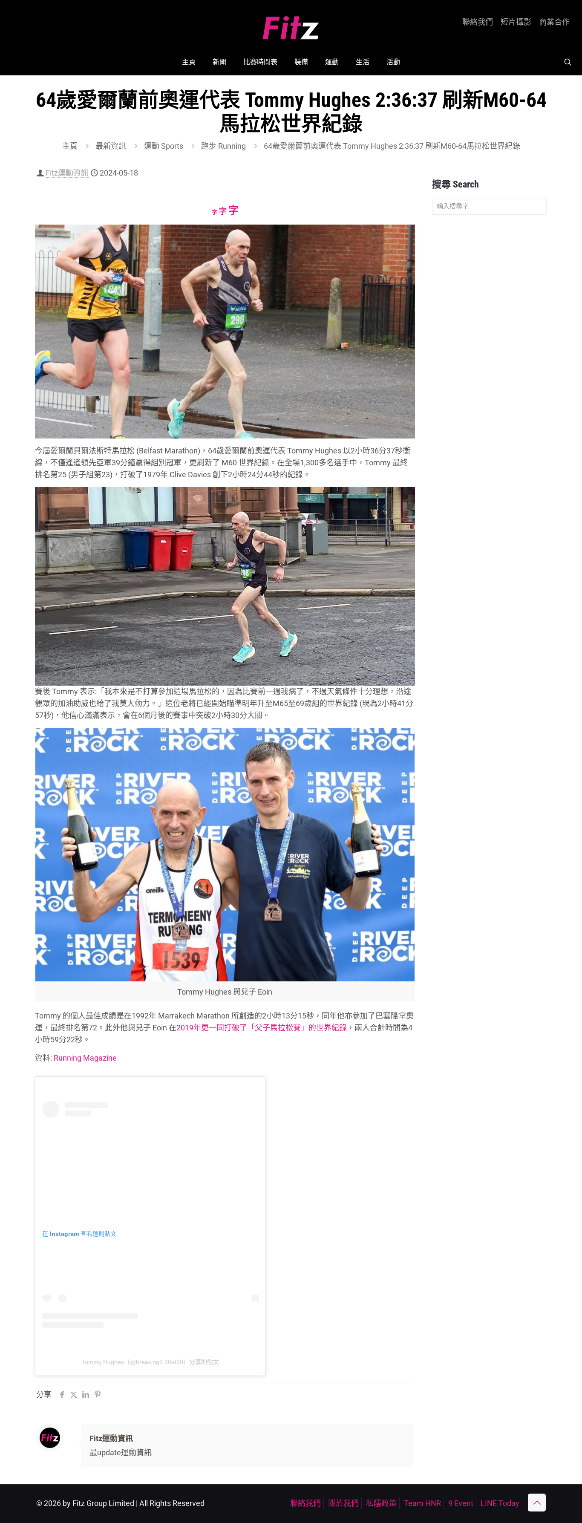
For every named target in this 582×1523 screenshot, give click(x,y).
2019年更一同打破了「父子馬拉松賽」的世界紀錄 (261, 1027)
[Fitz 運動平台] (291, 24)
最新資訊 (110, 145)
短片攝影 (516, 22)
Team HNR (422, 1503)
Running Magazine (85, 1057)
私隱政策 (381, 1503)
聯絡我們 (477, 22)
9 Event (460, 1503)
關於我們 (343, 1503)
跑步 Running (223, 145)
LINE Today (500, 1503)
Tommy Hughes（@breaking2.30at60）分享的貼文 (150, 1362)
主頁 (70, 145)
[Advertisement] (489, 355)
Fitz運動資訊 (67, 172)
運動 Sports (163, 145)
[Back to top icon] (537, 1502)
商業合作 (554, 22)
